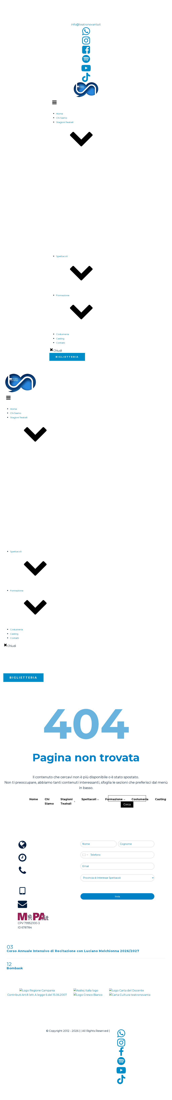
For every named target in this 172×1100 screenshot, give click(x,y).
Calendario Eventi (72, 268)
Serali (66, 303)
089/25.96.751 (77, 16)
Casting (60, 338)
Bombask (15, 968)
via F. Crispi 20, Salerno (35, 851)
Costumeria (62, 334)
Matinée (67, 307)
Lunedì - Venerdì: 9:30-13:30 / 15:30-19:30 (47, 864)
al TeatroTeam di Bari (81, 229)
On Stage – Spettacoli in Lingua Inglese (91, 238)
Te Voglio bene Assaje (81, 272)
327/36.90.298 (29, 897)
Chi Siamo (61, 117)
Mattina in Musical (79, 216)
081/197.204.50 (30, 880)
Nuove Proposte (79, 281)
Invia (117, 896)
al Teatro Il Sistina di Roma (84, 220)
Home (59, 113)
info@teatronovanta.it (86, 24)
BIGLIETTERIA (67, 356)
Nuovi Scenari (77, 277)
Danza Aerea (70, 346)
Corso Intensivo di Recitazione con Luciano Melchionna (93, 342)
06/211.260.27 (77, 7)
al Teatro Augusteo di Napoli (85, 225)
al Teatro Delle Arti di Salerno (85, 233)
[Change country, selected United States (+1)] (85, 855)
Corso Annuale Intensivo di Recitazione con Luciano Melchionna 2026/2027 (73, 951)
